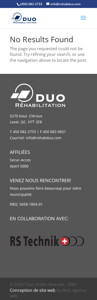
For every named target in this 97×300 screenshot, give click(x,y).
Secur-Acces (20, 159)
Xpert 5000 (19, 166)
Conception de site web (32, 290)
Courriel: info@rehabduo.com (35, 137)
